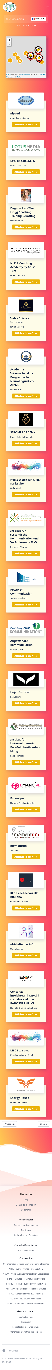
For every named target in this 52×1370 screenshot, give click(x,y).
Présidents (26, 1230)
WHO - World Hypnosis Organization (26, 1269)
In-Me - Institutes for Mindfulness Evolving (26, 1279)
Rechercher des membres (26, 1225)
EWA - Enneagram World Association (26, 1294)
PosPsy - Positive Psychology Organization (26, 1284)
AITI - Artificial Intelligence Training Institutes (26, 1289)
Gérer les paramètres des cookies (26, 1332)
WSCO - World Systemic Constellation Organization (26, 1274)
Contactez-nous (26, 1317)
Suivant (43, 1124)
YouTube (13, 1350)
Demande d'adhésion (26, 1205)
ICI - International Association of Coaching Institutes (26, 1264)
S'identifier (26, 1210)
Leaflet (8, 74)
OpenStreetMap (25, 74)
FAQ (26, 1200)
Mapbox (19, 77)
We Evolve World (26, 1250)
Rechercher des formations (26, 1235)
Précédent (10, 1124)
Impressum (26, 1322)
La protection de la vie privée (26, 1327)
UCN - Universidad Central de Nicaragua (26, 1303)
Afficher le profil (24, 124)
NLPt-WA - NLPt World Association (26, 1299)
